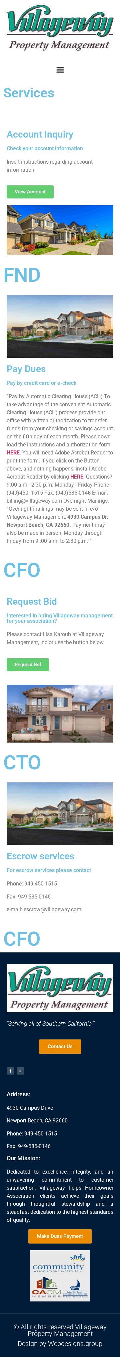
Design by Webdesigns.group (60, 1344)
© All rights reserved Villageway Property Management (60, 1330)
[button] (60, 69)
